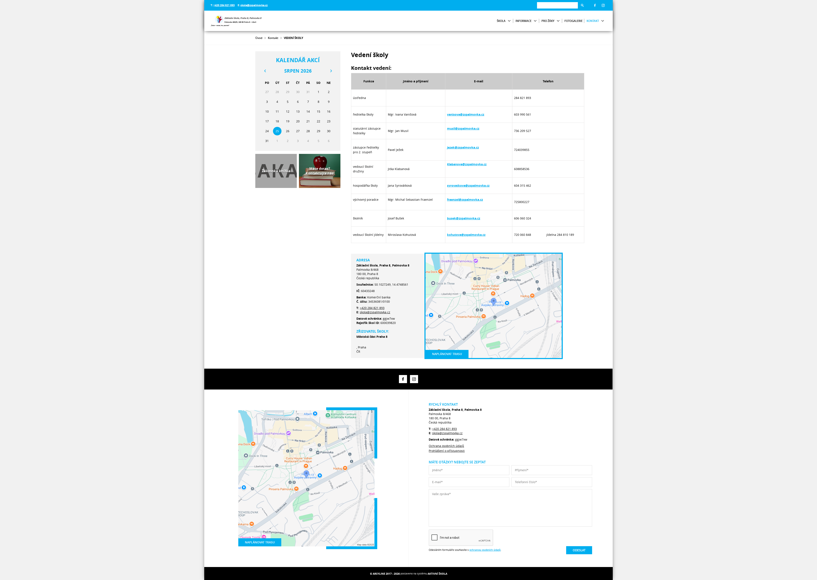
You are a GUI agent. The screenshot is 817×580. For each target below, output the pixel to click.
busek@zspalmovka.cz (463, 218)
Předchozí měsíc (265, 71)
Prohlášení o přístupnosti (447, 451)
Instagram (603, 5)
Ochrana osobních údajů (446, 446)
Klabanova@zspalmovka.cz (467, 164)
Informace (523, 21)
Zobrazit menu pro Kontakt (602, 21)
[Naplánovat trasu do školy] (494, 306)
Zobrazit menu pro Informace (535, 21)
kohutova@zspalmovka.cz (466, 235)
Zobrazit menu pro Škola (509, 21)
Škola (501, 21)
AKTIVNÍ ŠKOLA (437, 574)
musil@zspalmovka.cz (463, 128)
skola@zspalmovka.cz (254, 5)
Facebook (595, 5)
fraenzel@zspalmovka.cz (465, 200)
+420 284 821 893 (224, 5)
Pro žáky (547, 21)
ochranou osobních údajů (485, 550)
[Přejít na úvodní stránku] (236, 20)
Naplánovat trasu (447, 354)
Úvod (258, 38)
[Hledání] (557, 5)
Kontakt (593, 21)
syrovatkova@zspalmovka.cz (468, 185)
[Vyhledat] (582, 5)
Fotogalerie (573, 21)
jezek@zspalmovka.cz (463, 147)
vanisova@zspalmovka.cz (465, 114)
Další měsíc (331, 71)
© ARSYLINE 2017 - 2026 (385, 574)
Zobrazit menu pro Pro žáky (558, 21)
